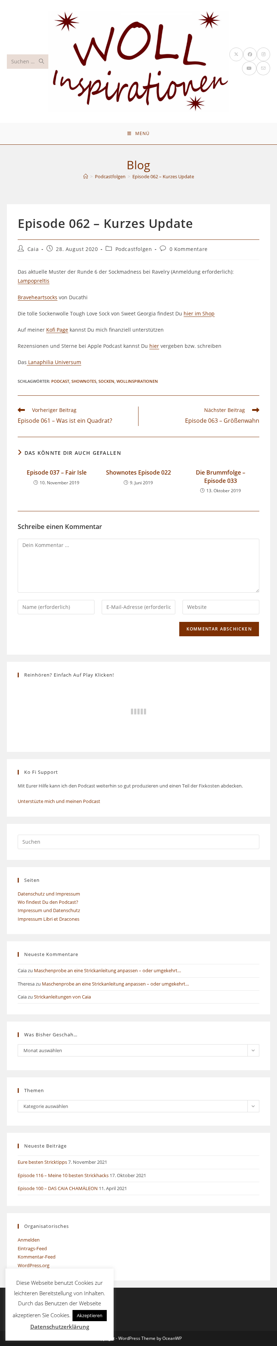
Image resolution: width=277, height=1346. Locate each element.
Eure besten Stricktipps (42, 1162)
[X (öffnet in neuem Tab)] (236, 54)
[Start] (85, 176)
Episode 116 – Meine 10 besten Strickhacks (63, 1175)
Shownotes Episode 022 (138, 472)
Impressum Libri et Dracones (48, 919)
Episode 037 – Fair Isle (57, 472)
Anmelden (29, 1240)
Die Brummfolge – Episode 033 (220, 476)
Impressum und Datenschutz (49, 910)
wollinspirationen (137, 381)
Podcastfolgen (133, 249)
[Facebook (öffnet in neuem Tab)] (250, 54)
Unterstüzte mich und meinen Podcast (59, 801)
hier (154, 345)
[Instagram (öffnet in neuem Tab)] (263, 54)
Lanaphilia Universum (54, 362)
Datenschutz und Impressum (49, 893)
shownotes (83, 381)
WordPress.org (33, 1265)
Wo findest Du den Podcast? (48, 902)
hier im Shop (199, 313)
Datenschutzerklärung (59, 1326)
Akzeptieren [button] (89, 1315)
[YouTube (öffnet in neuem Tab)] (249, 68)
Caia (33, 249)
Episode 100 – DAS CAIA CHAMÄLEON (58, 1188)
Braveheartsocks (37, 297)
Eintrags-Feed (32, 1248)
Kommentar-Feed (37, 1256)
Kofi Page (57, 329)
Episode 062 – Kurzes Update (163, 176)
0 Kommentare (189, 249)
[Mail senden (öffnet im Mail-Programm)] (263, 68)
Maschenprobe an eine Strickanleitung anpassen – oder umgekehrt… (107, 970)
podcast (60, 381)
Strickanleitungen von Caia (62, 996)
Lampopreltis (33, 280)
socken (106, 381)
